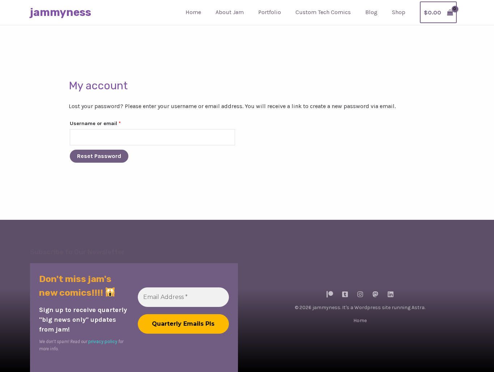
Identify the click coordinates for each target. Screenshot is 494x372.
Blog (371, 12)
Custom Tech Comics (323, 12)
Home (193, 12)
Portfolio (269, 12)
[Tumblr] (345, 294)
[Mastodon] (375, 294)
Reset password (99, 156)
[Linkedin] (390, 294)
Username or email (106, 123)
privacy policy (102, 341)
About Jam (230, 12)
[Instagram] (360, 294)
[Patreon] (330, 294)
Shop (398, 12)
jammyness (60, 12)
